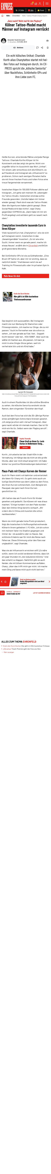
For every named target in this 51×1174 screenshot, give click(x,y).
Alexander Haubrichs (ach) (16, 40)
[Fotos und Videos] (35, 3)
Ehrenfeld (16, 16)
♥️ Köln (30, 10)
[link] (6, 6)
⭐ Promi (40, 10)
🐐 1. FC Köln (19, 10)
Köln (8, 16)
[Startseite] (2, 16)
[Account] (39, 3)
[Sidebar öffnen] (47, 3)
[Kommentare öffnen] (49, 375)
